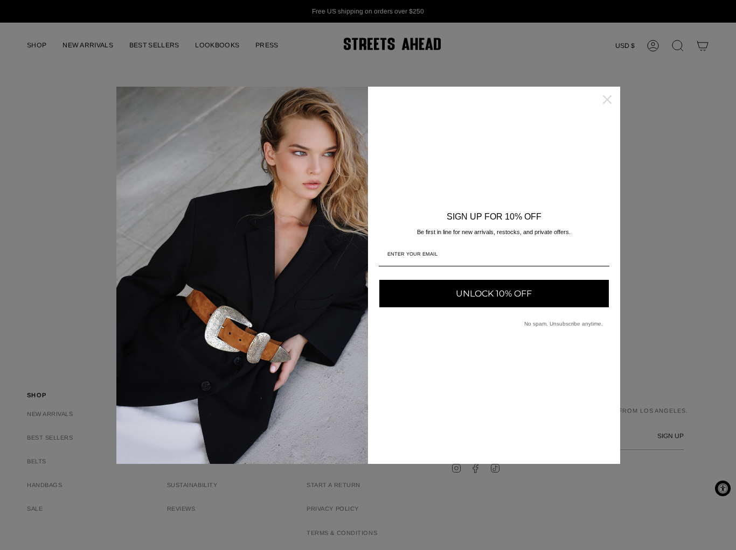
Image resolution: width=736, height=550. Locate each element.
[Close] (607, 99)
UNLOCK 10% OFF (494, 293)
